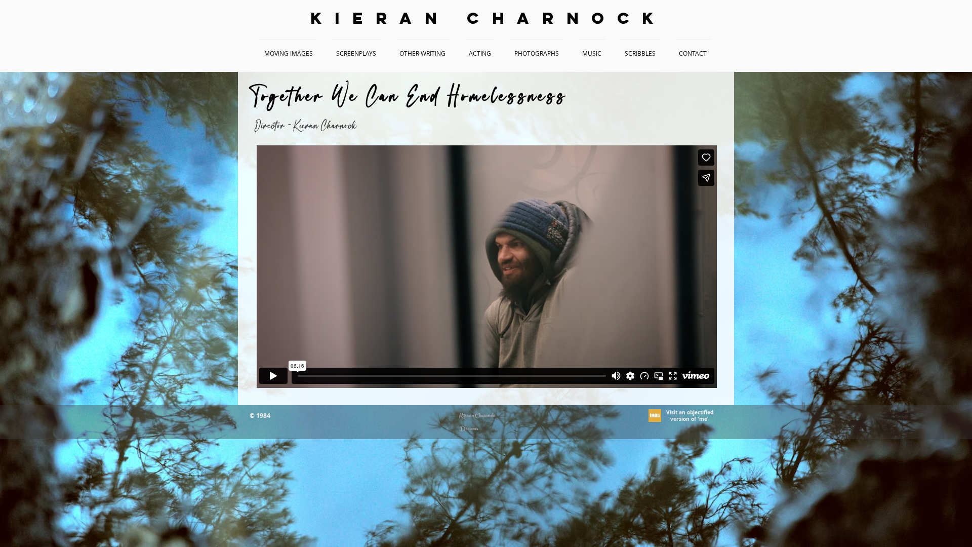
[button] (289, 48)
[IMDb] (655, 415)
